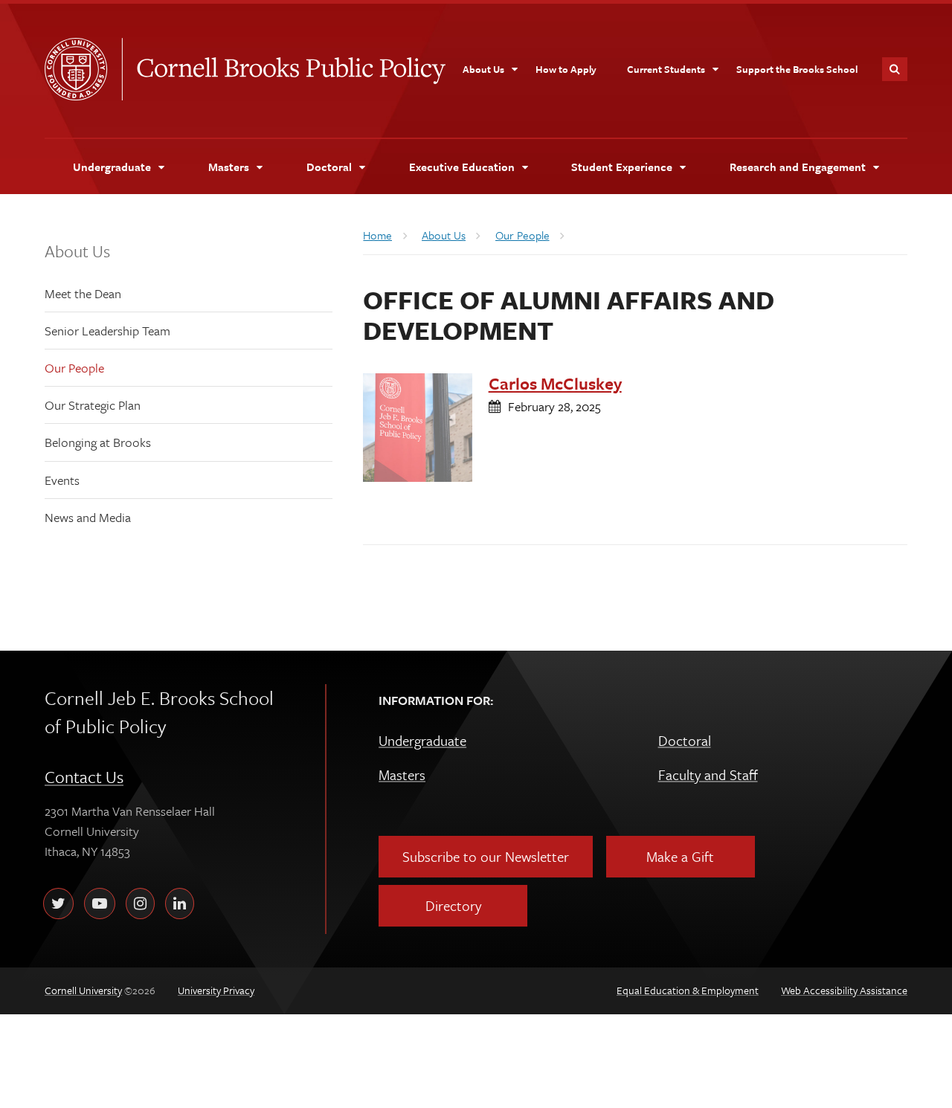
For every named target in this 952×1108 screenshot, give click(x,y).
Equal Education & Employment (688, 990)
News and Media (88, 517)
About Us (77, 251)
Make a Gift (680, 856)
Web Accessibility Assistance (844, 990)
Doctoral (684, 740)
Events (62, 480)
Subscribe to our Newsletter (485, 856)
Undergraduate (422, 740)
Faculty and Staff (708, 774)
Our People (74, 367)
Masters (402, 774)
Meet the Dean (83, 293)
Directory (453, 905)
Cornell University (83, 69)
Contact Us (84, 776)
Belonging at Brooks (98, 442)
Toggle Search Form (894, 69)
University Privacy (216, 990)
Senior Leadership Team (107, 330)
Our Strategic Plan (93, 405)
